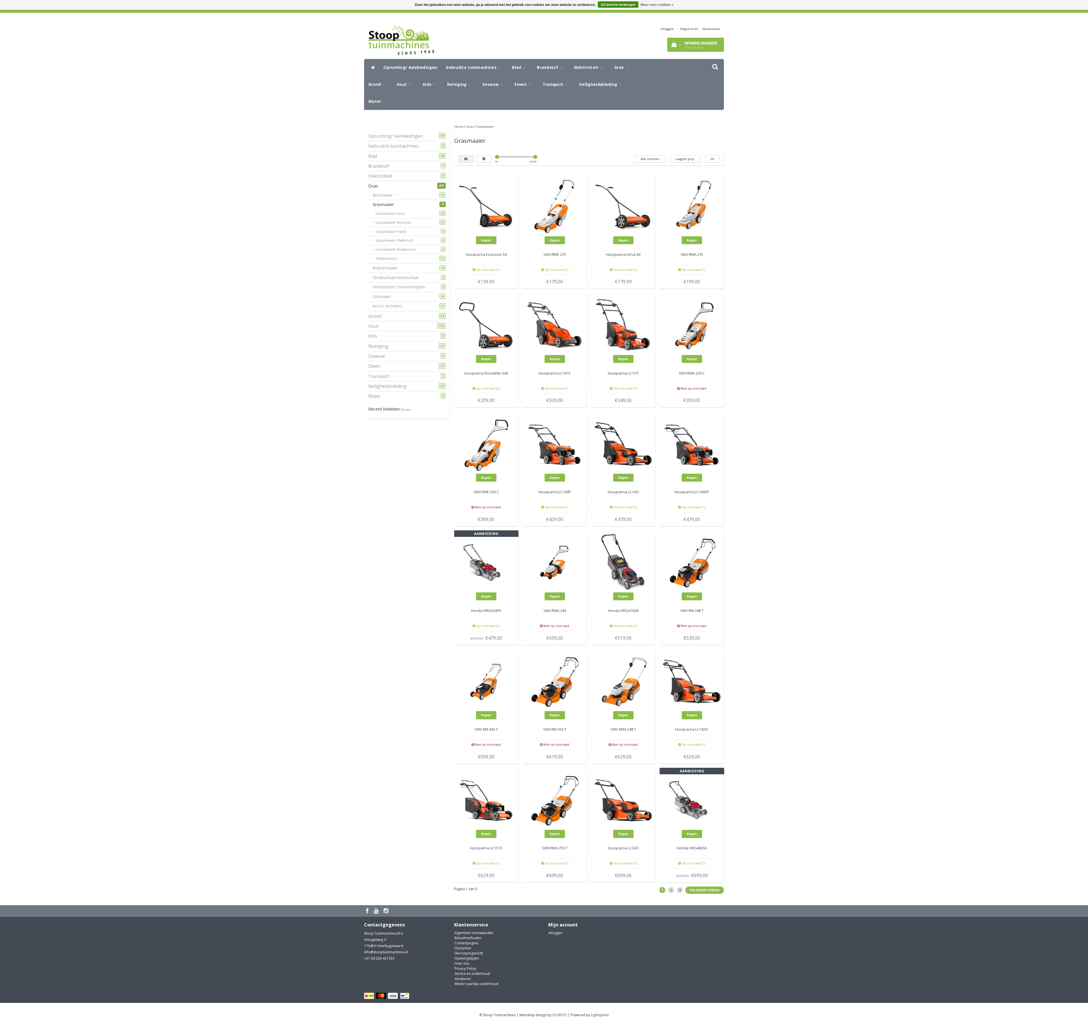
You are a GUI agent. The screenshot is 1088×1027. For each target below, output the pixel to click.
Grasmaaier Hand (394, 231)
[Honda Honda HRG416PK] (486, 562)
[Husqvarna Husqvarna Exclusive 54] (486, 205)
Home (459, 126)
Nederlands (711, 29)
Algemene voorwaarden (473, 932)
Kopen (486, 240)
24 (712, 159)
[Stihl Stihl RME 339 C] (486, 443)
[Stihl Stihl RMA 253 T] (555, 799)
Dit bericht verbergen (618, 5)
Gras (619, 67)
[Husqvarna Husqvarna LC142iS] (692, 680)
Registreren (689, 29)
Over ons (461, 963)
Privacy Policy (465, 968)
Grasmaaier (385, 204)
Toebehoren (389, 258)
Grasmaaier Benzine (396, 222)
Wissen (406, 409)
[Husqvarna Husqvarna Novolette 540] (486, 324)
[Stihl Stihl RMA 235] (692, 205)
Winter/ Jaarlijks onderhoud (476, 983)
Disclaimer (462, 948)
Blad (517, 67)
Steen (521, 84)
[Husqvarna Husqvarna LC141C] (555, 324)
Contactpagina (466, 943)
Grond (375, 84)
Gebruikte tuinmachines (472, 67)
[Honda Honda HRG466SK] (692, 799)
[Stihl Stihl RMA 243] (555, 562)
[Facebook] (368, 911)
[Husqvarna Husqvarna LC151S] (486, 799)
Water (375, 101)
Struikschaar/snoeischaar (398, 277)
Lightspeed (600, 1015)
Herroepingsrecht (468, 953)
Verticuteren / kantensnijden (401, 287)
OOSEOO (559, 1015)
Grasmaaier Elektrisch (397, 240)
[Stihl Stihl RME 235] (555, 205)
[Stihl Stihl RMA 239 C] (692, 324)
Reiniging (457, 84)
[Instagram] (387, 911)
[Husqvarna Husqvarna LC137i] (623, 324)
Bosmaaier (385, 195)
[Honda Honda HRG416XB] (623, 562)
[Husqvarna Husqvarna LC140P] (555, 443)
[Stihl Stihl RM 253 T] (555, 680)
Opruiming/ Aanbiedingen (410, 67)
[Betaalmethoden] (387, 996)
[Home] (371, 67)
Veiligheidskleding (599, 84)
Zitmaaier (384, 296)
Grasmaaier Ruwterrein (399, 249)
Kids (428, 84)
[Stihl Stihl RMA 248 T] (623, 680)
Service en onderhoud (472, 973)
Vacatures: (462, 978)
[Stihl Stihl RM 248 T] (692, 562)
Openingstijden (466, 958)
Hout (402, 84)
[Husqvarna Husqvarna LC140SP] (692, 443)
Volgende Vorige (705, 890)
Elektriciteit (587, 67)
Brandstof (548, 67)
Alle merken (650, 159)
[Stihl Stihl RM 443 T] (486, 680)
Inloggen (667, 29)
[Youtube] (377, 911)
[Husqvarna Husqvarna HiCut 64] (623, 205)
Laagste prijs (684, 159)
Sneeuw (491, 84)
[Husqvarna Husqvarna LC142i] (623, 443)
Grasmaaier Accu (393, 213)
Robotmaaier (387, 268)
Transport (554, 84)
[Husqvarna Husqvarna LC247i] (623, 799)
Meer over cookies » (657, 5)
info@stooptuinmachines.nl (386, 952)
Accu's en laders (390, 306)
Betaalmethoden (467, 937)
